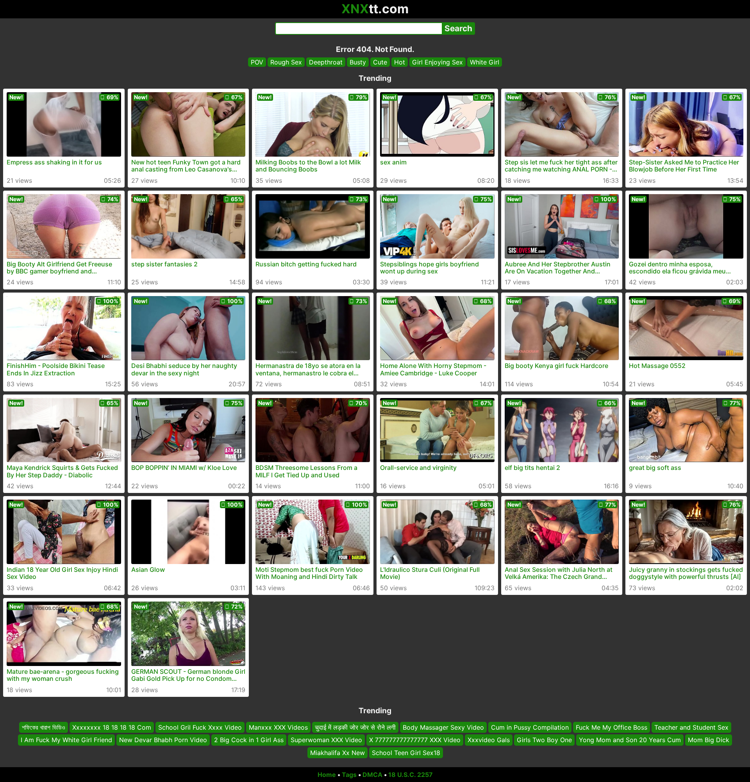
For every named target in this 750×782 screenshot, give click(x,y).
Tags (349, 774)
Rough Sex (286, 62)
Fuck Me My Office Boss (611, 727)
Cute (380, 62)
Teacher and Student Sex (691, 727)
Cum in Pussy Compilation (530, 727)
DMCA (372, 774)
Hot (399, 62)
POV (257, 62)
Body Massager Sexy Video (443, 727)
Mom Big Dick (708, 740)
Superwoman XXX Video (326, 740)
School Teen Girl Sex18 (406, 753)
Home (327, 774)
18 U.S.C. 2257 (410, 774)
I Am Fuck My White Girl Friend (66, 740)
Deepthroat (326, 62)
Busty (358, 62)
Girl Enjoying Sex (437, 62)
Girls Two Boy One (544, 740)
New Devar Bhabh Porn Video (163, 740)
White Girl (484, 62)
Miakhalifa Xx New (337, 753)
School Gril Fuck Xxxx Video (200, 727)
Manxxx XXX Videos (278, 727)
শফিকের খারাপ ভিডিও (43, 727)
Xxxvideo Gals (489, 740)
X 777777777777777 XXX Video (415, 740)
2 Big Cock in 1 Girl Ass (249, 740)
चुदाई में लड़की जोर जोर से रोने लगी (355, 727)
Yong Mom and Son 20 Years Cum (630, 740)
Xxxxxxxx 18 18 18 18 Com (111, 727)
